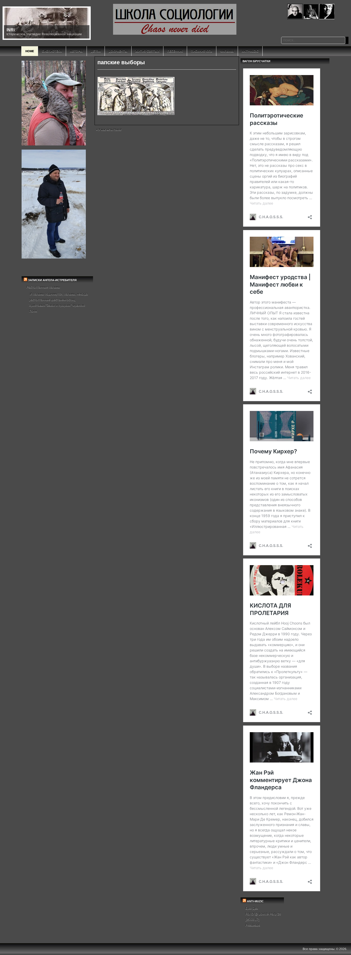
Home (29, 51)
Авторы (76, 51)
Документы (118, 51)
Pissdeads (252, 925)
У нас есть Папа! (110, 129)
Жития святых (147, 51)
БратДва (251, 908)
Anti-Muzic (250, 51)
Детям (96, 51)
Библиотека (52, 51)
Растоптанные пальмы (43, 287)
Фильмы (227, 51)
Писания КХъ (201, 51)
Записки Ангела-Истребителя (52, 280)
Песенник (175, 51)
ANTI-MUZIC (255, 901)
